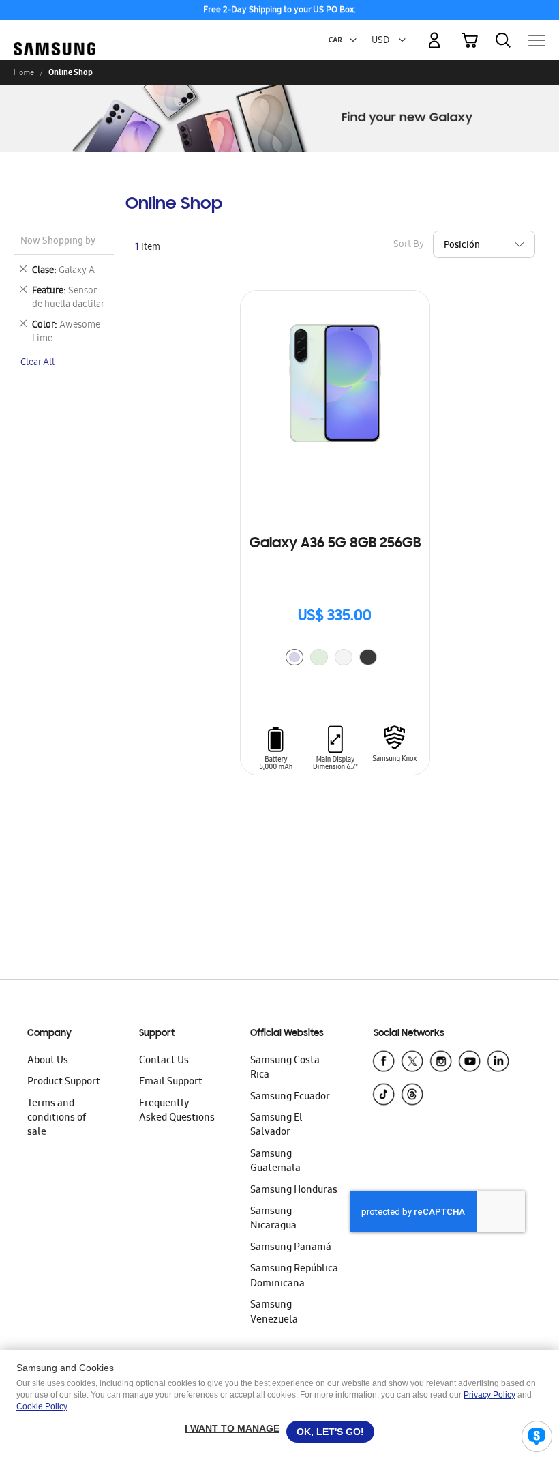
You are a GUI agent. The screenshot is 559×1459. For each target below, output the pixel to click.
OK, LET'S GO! (330, 1431)
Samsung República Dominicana (294, 1276)
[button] (353, 40)
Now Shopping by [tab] (57, 242)
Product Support (63, 1082)
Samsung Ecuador (290, 1097)
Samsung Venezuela (274, 1312)
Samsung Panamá (290, 1248)
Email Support (170, 1082)
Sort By (408, 244)
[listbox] (335, 659)
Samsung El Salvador (276, 1125)
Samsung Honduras (293, 1191)
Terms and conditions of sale (56, 1119)
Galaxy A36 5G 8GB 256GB (335, 543)
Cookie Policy (41, 1406)
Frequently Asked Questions (177, 1111)
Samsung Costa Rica (285, 1068)
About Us (47, 1061)
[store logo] (54, 34)
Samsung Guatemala (275, 1161)
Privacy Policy (489, 1395)
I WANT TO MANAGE (232, 1428)
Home (24, 72)
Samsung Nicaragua (273, 1219)
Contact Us (164, 1061)
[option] (294, 657)
